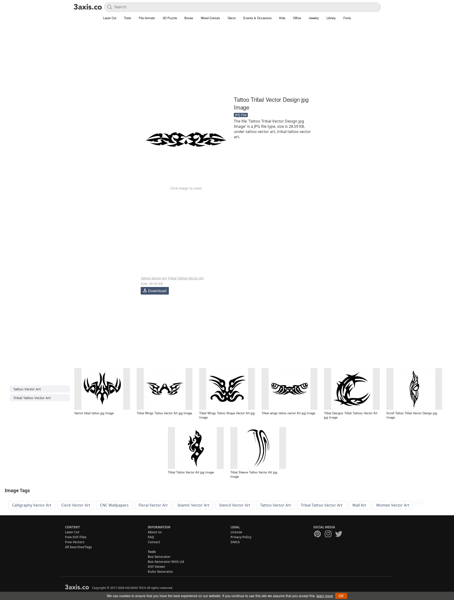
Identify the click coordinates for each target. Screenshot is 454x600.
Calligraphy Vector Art (31, 505)
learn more (325, 595)
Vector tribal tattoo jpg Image (94, 413)
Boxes (188, 18)
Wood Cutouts (210, 18)
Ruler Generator (160, 571)
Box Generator (159, 557)
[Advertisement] (227, 60)
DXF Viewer (156, 567)
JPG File (241, 115)
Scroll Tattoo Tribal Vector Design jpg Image (411, 415)
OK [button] (341, 595)
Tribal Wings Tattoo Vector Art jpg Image (164, 413)
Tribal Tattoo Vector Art (186, 278)
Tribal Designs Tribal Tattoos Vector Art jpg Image (350, 415)
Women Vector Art (392, 505)
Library (331, 18)
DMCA (235, 542)
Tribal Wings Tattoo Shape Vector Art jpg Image (227, 415)
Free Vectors (74, 542)
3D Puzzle (170, 18)
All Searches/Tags (78, 547)
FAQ (151, 537)
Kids (282, 18)
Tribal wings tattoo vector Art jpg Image (288, 413)
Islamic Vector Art (193, 505)
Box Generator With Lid (166, 562)
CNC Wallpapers (114, 505)
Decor (232, 18)
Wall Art (359, 505)
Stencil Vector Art (234, 505)
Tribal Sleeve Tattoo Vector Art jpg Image (253, 474)
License (236, 532)
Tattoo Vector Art (154, 278)
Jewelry (314, 18)
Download (157, 290)
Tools (127, 18)
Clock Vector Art (75, 505)
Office (297, 18)
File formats (147, 18)
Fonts (347, 18)
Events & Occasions (257, 18)
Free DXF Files (75, 537)
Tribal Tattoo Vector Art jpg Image (191, 472)
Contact (154, 542)
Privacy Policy (241, 537)
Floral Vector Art (153, 505)
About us (155, 532)
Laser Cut (109, 18)
